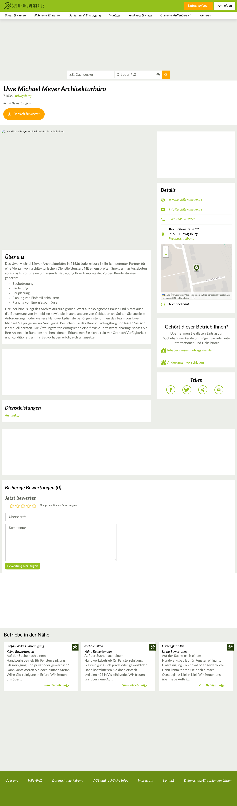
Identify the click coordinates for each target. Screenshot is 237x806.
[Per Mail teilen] (219, 390)
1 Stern (12, 506)
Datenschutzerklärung (67, 780)
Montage (115, 15)
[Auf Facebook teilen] (171, 390)
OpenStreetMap (181, 297)
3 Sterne (23, 506)
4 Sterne (28, 506)
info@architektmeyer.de (185, 209)
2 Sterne (17, 506)
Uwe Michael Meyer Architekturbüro (54, 89)
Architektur (13, 415)
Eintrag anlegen (198, 5)
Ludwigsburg (22, 96)
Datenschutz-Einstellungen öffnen (208, 780)
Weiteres (205, 15)
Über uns (11, 780)
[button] (196, 268)
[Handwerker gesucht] (29, 6)
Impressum (145, 780)
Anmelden (225, 5)
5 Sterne (34, 506)
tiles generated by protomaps (216, 294)
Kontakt (168, 780)
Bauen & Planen (15, 15)
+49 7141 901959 (182, 219)
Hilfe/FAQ (35, 780)
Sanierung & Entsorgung (85, 15)
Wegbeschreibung (181, 238)
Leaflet (167, 294)
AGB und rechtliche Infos (110, 780)
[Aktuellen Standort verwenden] (158, 75)
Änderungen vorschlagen (185, 362)
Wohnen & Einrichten (47, 15)
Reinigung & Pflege (140, 15)
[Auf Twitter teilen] (187, 390)
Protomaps (167, 297)
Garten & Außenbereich (175, 15)
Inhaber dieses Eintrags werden (190, 350)
